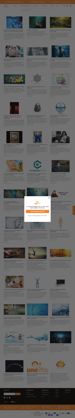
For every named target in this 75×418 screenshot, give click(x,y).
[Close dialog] (49, 198)
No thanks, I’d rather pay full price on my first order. (37, 215)
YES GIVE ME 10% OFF (37, 211)
